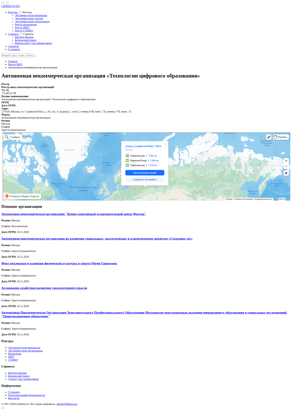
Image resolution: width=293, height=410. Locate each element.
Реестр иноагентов (26, 24)
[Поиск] (34, 56)
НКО (11, 356)
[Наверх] (2, 407)
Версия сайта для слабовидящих (33, 43)
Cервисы (13, 34)
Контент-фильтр (24, 37)
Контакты (13, 398)
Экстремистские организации (32, 21)
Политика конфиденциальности (26, 395)
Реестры (13, 12)
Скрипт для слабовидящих (23, 379)
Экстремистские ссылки (29, 18)
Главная (12, 61)
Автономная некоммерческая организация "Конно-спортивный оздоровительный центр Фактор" (73, 214)
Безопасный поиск (25, 40)
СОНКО (13, 359)
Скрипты (13, 46)
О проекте (14, 49)
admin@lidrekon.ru (66, 404)
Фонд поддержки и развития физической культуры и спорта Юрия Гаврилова (59, 263)
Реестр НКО (22, 27)
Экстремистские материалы (31, 15)
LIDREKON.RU (10, 6)
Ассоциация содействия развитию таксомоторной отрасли (44, 288)
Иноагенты (14, 353)
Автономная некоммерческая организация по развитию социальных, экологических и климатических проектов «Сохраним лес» (97, 238)
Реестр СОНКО (24, 30)
